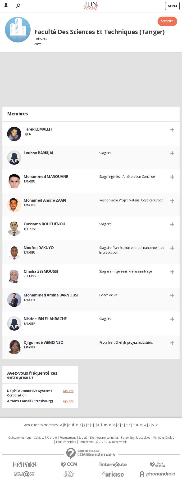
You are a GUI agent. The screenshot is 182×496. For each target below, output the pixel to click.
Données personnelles (104, 437)
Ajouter (68, 391)
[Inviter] (172, 129)
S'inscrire (167, 21)
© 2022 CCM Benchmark (111, 442)
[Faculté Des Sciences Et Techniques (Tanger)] (18, 30)
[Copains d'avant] (24, 474)
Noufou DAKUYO (39, 247)
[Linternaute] (113, 464)
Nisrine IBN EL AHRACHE (45, 318)
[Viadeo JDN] (69, 474)
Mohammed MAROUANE (46, 176)
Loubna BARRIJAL (39, 152)
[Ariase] (113, 474)
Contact (39, 437)
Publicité (51, 437)
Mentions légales (163, 437)
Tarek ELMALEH (38, 129)
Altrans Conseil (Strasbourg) (30, 401)
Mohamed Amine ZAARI (45, 200)
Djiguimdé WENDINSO (43, 342)
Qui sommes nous (19, 437)
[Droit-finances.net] (157, 465)
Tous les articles (66, 442)
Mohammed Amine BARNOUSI (51, 295)
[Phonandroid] (157, 474)
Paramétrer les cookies (135, 437)
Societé (82, 437)
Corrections (85, 442)
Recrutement (68, 437)
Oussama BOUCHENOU (44, 224)
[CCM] (69, 465)
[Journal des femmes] (24, 465)
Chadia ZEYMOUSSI (41, 271)
